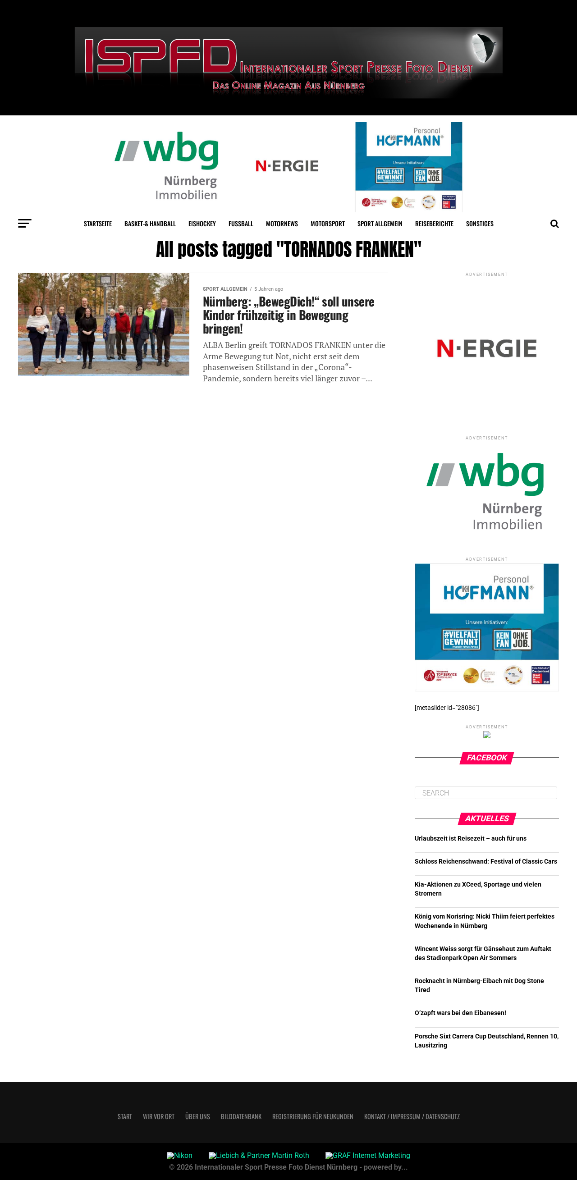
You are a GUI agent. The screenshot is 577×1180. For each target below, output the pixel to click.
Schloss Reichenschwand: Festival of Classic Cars (486, 861)
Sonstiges (480, 223)
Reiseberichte (434, 223)
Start (125, 1116)
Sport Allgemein (380, 223)
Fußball (241, 223)
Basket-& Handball (150, 223)
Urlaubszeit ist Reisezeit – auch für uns (471, 838)
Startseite (98, 223)
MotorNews (282, 223)
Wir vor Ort (158, 1116)
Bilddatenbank (241, 1116)
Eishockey (202, 223)
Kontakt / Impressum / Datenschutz (412, 1116)
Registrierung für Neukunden (312, 1116)
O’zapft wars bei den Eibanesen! (460, 1013)
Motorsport (328, 223)
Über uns (197, 1116)
